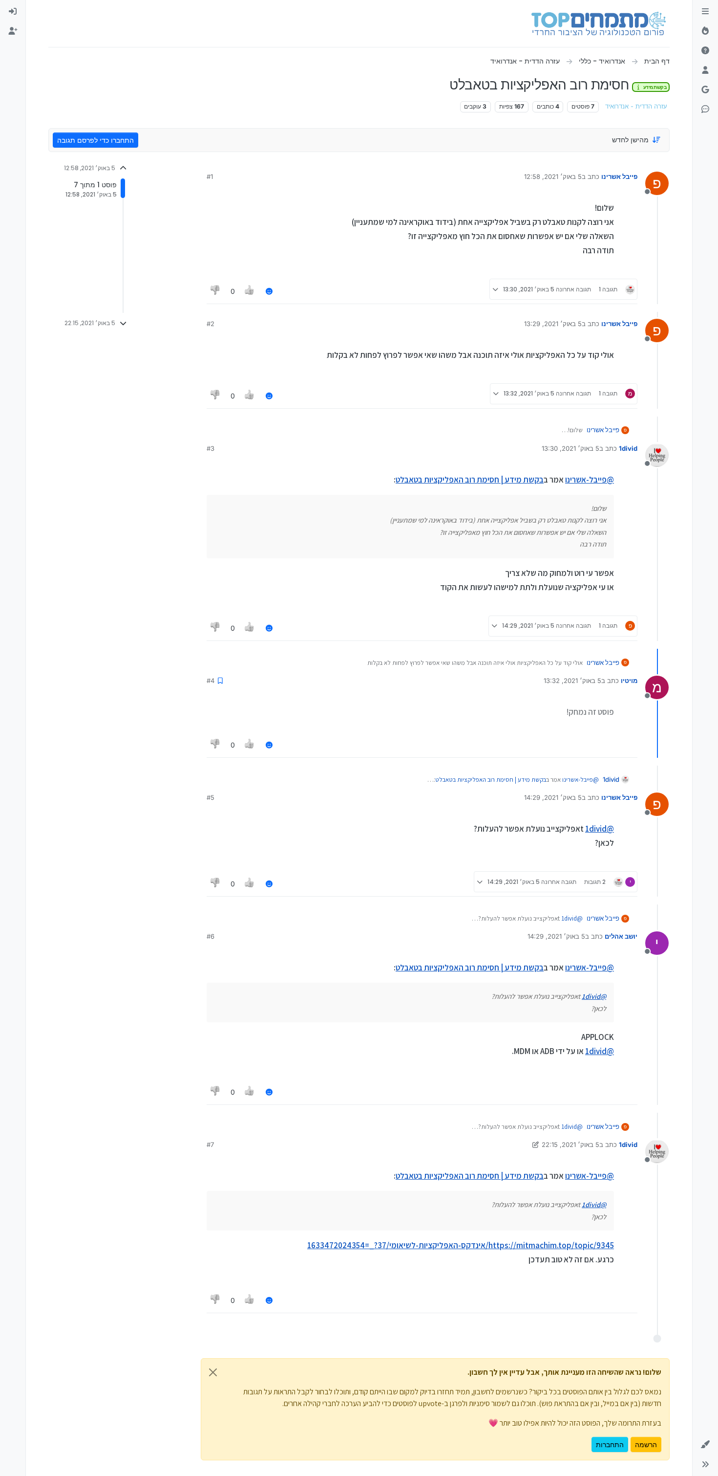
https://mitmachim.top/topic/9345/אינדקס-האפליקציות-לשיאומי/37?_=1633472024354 (460, 1245)
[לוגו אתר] (598, 23)
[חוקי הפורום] (705, 12)
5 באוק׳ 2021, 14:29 (553, 797)
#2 (210, 324)
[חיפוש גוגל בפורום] (705, 90)
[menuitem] (12, 12)
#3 (210, 448)
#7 (210, 1144)
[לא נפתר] (705, 51)
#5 (210, 797)
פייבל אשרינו (619, 176)
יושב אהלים (621, 936)
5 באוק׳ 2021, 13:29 (553, 324)
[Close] (213, 1372)
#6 (210, 936)
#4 (210, 680)
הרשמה (646, 1444)
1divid (628, 448)
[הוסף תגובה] (269, 291)
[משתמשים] (705, 70)
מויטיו (629, 680)
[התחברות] (12, 12)
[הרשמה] (12, 31)
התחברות (610, 1444)
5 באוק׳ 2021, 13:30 (570, 448)
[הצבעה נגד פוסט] (215, 291)
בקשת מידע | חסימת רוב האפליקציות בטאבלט (470, 479)
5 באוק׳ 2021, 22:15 (570, 1144)
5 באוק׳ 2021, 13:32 (572, 680)
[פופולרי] (705, 31)
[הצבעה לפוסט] (250, 291)
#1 (210, 176)
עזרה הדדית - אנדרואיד (636, 106)
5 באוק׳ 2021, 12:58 (553, 176)
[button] (705, 1445)
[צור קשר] (705, 109)
